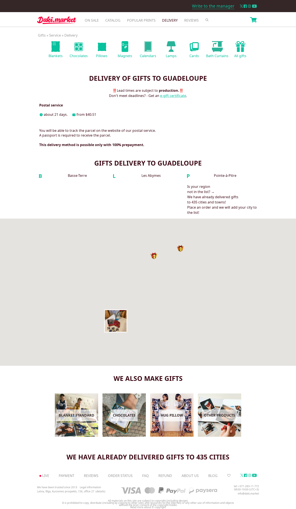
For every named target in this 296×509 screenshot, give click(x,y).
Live (45, 475)
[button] (115, 320)
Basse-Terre (77, 176)
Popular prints (141, 20)
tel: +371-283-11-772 (246, 486)
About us (190, 475)
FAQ (145, 475)
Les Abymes (151, 176)
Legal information (90, 487)
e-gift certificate (173, 95)
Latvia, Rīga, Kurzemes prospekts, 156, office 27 (65, 491)
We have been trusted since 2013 (57, 487)
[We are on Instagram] (249, 6)
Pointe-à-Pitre (225, 176)
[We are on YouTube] (254, 6)
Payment (66, 475)
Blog (213, 475)
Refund (165, 475)
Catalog (112, 20)
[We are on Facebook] (245, 6)
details (100, 491)
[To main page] (56, 21)
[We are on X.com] (241, 6)
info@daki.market (248, 493)
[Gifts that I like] (229, 475)
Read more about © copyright (148, 507)
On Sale (92, 20)
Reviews (191, 20)
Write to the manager (213, 6)
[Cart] (253, 20)
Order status (120, 475)
